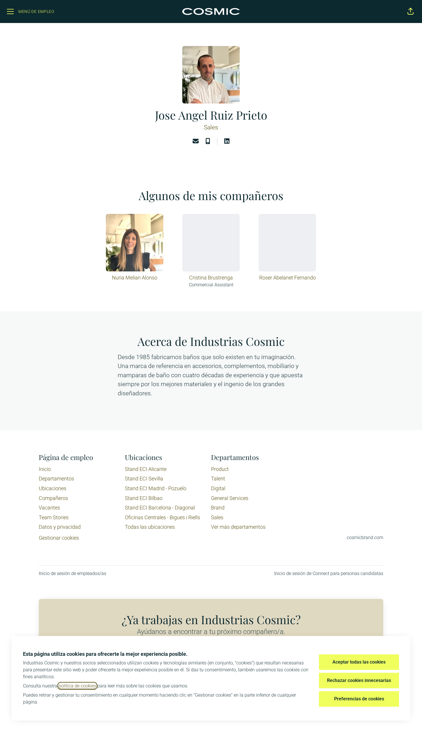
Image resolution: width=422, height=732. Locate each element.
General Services (229, 498)
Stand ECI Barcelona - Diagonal (160, 508)
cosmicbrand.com (365, 537)
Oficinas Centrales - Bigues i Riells (162, 517)
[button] (410, 11)
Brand (217, 508)
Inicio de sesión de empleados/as (72, 573)
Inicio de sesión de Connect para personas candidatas (328, 573)
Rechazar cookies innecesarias (359, 680)
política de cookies (77, 686)
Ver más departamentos (238, 527)
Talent (218, 479)
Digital (218, 488)
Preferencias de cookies (359, 699)
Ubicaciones (52, 488)
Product (220, 469)
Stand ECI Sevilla (144, 479)
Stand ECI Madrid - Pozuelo (155, 488)
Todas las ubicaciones (150, 527)
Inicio (45, 469)
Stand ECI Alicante (146, 469)
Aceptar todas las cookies (359, 662)
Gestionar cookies (59, 538)
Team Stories (54, 517)
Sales (211, 127)
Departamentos (56, 479)
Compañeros (53, 498)
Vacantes (49, 508)
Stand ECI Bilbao (143, 498)
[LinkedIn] (227, 141)
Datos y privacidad (60, 527)
